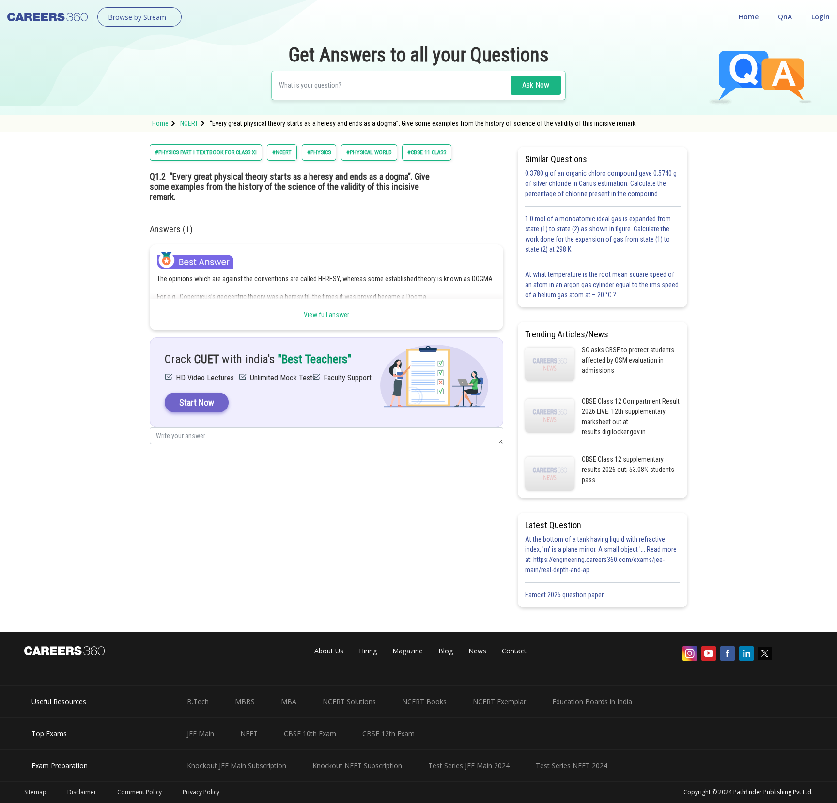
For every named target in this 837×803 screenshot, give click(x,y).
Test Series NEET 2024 (571, 765)
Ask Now (535, 85)
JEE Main (200, 733)
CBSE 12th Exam (388, 733)
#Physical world (369, 152)
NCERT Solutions (349, 701)
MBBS (245, 701)
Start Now (196, 402)
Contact (514, 650)
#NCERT (282, 152)
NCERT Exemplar (499, 701)
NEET (249, 733)
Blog (445, 650)
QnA (785, 16)
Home (749, 16)
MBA (288, 701)
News (477, 650)
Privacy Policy (201, 792)
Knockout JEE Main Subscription (236, 765)
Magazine (407, 650)
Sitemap (35, 792)
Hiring (368, 650)
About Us (328, 650)
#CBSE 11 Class (426, 152)
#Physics (319, 152)
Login (820, 16)
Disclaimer (81, 792)
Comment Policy (139, 792)
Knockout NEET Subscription (357, 765)
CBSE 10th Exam (310, 733)
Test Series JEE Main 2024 (469, 765)
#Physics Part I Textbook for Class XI (206, 152)
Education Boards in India (592, 701)
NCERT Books (424, 701)
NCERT (189, 123)
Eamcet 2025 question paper (565, 595)
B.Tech (198, 701)
